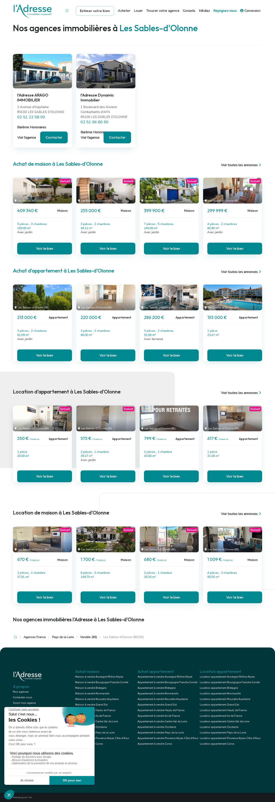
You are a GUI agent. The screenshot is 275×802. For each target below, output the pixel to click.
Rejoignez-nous (225, 11)
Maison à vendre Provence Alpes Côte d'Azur (102, 738)
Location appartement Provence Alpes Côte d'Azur (230, 738)
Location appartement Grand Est (219, 704)
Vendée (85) (88, 637)
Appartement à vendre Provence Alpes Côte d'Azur (168, 738)
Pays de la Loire (63, 637)
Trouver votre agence (162, 11)
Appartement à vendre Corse (155, 743)
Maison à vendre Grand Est (91, 704)
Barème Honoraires (31, 127)
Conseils (189, 11)
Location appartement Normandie (220, 693)
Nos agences (21, 691)
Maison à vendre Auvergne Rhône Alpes (99, 676)
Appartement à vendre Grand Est (157, 704)
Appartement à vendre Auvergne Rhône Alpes (165, 676)
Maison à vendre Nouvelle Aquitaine (97, 699)
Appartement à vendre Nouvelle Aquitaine (163, 699)
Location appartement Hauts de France (223, 710)
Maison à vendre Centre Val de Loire (96, 721)
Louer (138, 11)
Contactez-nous (22, 697)
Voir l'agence (26, 137)
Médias (204, 11)
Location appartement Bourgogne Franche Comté (230, 682)
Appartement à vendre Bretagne (157, 688)
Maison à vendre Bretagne (90, 688)
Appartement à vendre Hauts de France (161, 710)
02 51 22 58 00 (31, 117)
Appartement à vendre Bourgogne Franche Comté (167, 682)
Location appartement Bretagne (219, 688)
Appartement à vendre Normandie (158, 693)
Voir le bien (44, 248)
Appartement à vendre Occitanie (157, 727)
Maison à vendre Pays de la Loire (95, 732)
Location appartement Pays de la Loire (223, 732)
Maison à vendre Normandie (92, 693)
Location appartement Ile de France (221, 716)
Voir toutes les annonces (239, 165)
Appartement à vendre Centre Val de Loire (162, 721)
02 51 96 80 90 (94, 122)
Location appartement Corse (217, 743)
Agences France (35, 637)
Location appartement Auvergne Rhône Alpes (227, 676)
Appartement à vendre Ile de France (159, 716)
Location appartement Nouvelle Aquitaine (225, 699)
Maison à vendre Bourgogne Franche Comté (101, 682)
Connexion (251, 11)
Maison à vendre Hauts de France (95, 710)
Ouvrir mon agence (24, 703)
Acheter (124, 11)
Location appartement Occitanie (219, 727)
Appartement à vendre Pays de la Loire (161, 732)
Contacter (54, 137)
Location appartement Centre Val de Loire (224, 721)
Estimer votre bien (95, 11)
